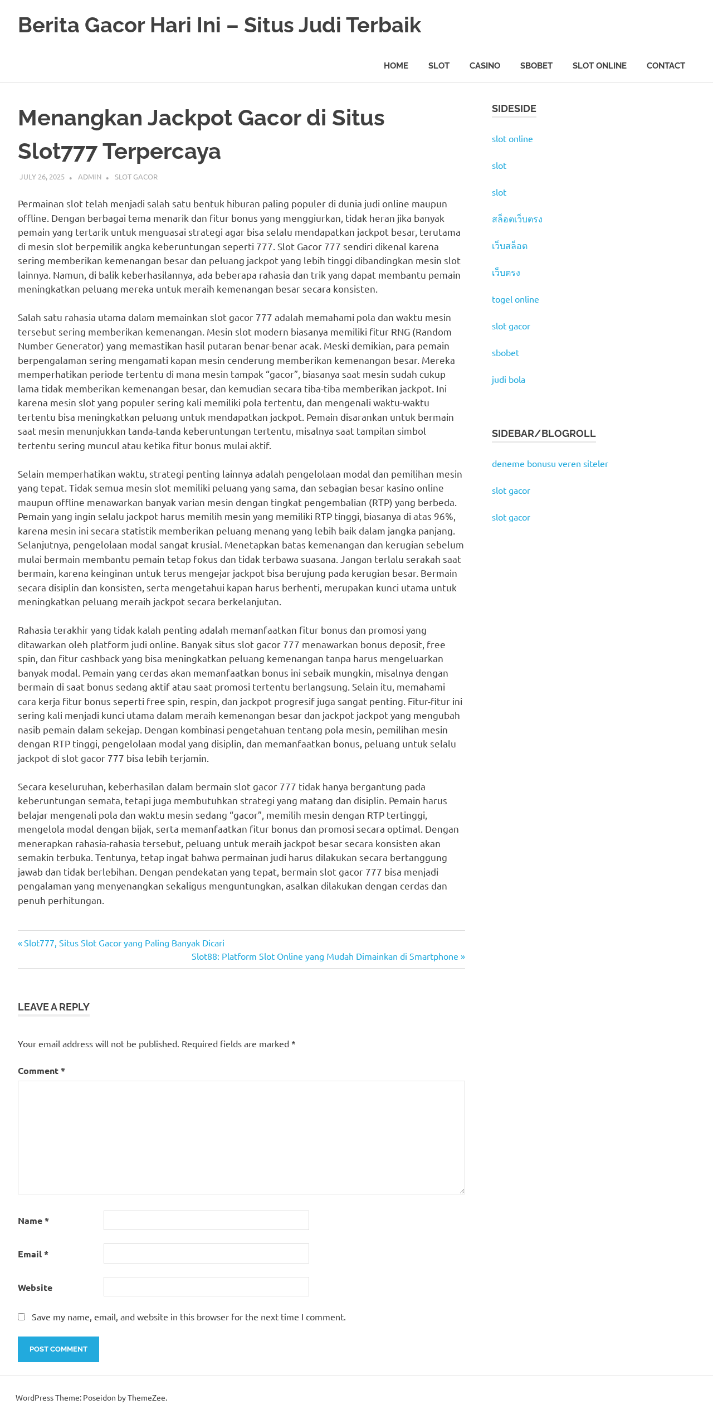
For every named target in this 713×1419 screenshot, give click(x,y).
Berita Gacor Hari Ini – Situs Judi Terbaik (219, 24)
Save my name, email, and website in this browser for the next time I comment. (189, 1316)
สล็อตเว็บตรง (517, 218)
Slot (439, 66)
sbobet (505, 352)
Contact (666, 66)
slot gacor (511, 325)
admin (89, 176)
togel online (515, 298)
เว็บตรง (506, 272)
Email (33, 1254)
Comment (41, 1070)
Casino (485, 66)
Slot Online (600, 66)
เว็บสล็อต (510, 245)
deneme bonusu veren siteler (550, 463)
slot (499, 165)
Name (33, 1220)
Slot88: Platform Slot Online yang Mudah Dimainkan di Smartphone (325, 955)
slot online (512, 138)
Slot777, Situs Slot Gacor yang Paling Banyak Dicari (123, 942)
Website (35, 1287)
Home (396, 66)
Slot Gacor (136, 176)
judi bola (508, 379)
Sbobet (536, 66)
